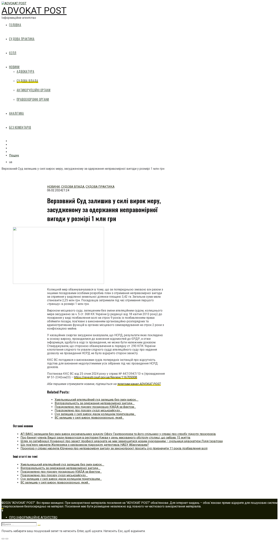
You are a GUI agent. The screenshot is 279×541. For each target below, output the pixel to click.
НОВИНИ (14, 67)
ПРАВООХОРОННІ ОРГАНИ (33, 99)
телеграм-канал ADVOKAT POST (139, 384)
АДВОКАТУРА (25, 71)
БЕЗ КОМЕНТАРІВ (20, 127)
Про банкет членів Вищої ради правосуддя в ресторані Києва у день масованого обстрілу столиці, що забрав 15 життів (105, 437)
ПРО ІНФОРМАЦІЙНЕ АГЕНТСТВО (33, 517)
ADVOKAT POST (34, 10)
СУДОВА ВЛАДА (27, 81)
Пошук (14, 155)
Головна (15, 25)
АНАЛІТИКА (16, 113)
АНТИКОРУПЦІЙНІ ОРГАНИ (33, 90)
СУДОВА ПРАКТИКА (22, 39)
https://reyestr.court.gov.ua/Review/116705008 (105, 377)
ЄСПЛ (12, 53)
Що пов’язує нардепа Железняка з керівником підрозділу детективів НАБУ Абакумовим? (84, 445)
